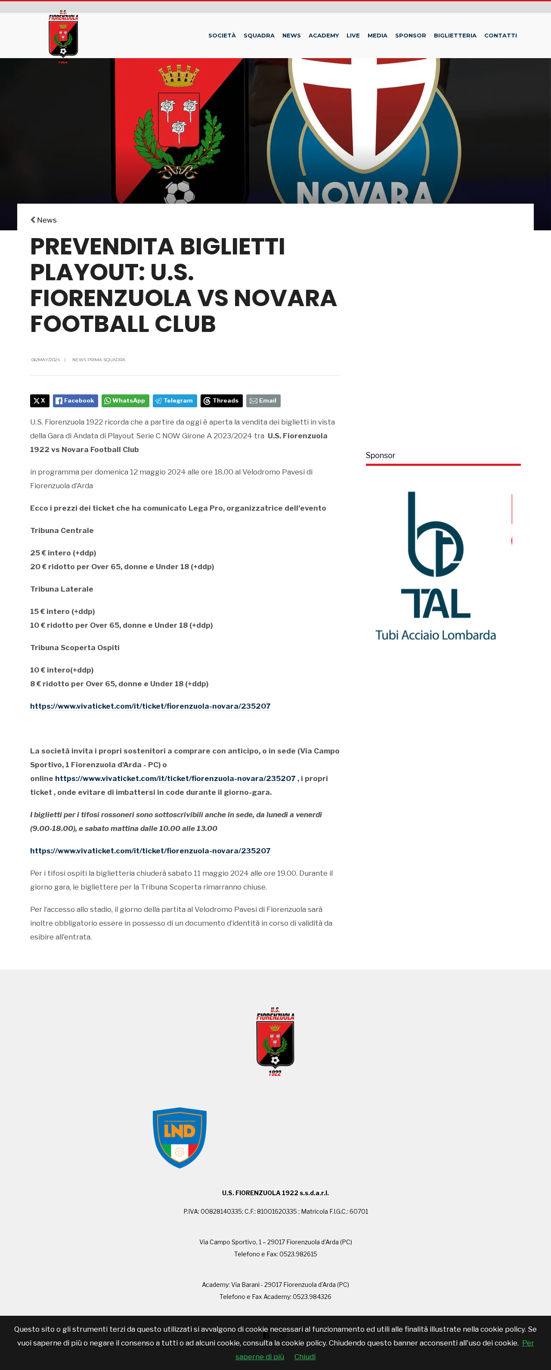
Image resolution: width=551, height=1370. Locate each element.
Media (377, 35)
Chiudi (305, 1356)
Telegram (178, 400)
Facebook (79, 400)
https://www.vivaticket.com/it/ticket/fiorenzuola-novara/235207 (150, 706)
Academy (324, 35)
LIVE (353, 35)
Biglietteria (455, 35)
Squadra (259, 35)
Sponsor (410, 35)
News (291, 35)
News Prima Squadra (98, 360)
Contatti (500, 35)
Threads (225, 400)
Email (267, 400)
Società (222, 35)
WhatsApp (128, 400)
